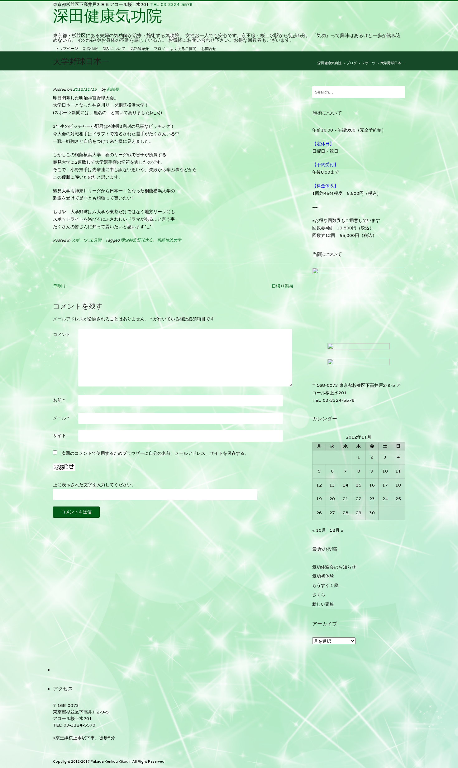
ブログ (159, 48)
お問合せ (208, 48)
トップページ (66, 48)
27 (332, 513)
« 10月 (319, 530)
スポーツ (79, 240)
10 (385, 471)
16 (372, 485)
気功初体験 (323, 576)
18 (398, 485)
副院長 (113, 89)
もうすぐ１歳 (325, 585)
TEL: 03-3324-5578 (171, 4)
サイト (59, 435)
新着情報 (90, 48)
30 (372, 513)
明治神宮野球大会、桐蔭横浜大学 (151, 240)
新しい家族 (323, 604)
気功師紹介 (139, 48)
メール (61, 418)
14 (345, 485)
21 (345, 499)
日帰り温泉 (282, 286)
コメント (61, 334)
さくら (318, 595)
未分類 (95, 240)
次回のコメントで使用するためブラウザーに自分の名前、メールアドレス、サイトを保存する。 (155, 453)
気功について (114, 48)
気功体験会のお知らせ (334, 567)
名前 (59, 400)
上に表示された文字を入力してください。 (94, 484)
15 (358, 485)
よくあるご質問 (183, 48)
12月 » (336, 530)
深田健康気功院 (107, 15)
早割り (59, 286)
